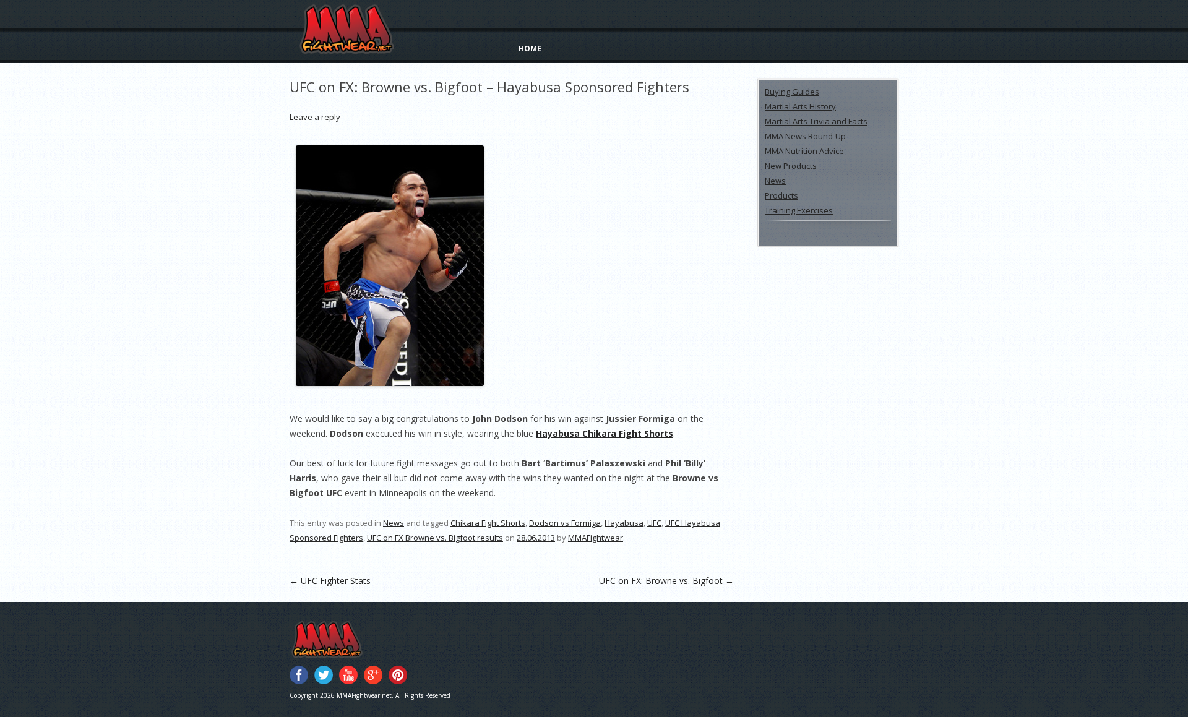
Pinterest (398, 675)
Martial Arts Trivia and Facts (816, 121)
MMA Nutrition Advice (804, 151)
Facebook (299, 675)
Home (530, 48)
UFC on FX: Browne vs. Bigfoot (666, 580)
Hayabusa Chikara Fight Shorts (604, 433)
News (393, 522)
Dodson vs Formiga (565, 522)
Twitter (323, 675)
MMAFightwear (346, 29)
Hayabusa (624, 522)
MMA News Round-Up (805, 136)
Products (781, 195)
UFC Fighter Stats (330, 580)
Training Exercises (799, 210)
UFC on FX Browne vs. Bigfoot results (435, 537)
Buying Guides (792, 91)
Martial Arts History (800, 106)
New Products (791, 165)
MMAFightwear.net (343, 640)
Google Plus (373, 675)
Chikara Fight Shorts (487, 522)
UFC (654, 522)
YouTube (348, 675)
